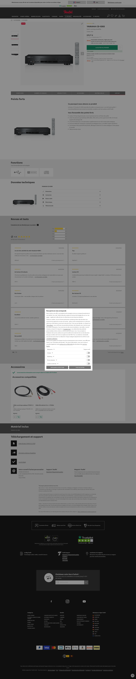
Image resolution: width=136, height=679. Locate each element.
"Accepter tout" (67, 329)
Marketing (49, 356)
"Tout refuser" (49, 325)
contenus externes (51, 363)
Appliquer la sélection (57, 367)
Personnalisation (51, 360)
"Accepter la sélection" (51, 338)
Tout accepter (80, 367)
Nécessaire (50, 349)
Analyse (49, 353)
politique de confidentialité (66, 344)
